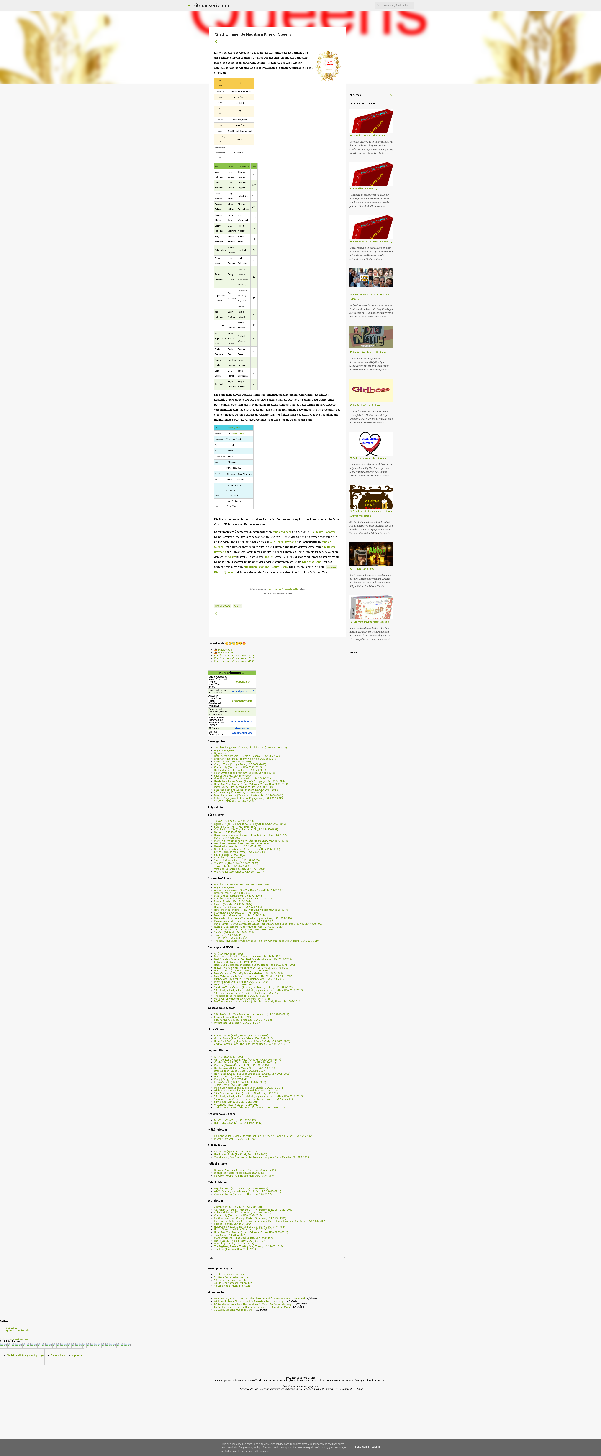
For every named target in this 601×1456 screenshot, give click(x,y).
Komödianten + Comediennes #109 (234, 661)
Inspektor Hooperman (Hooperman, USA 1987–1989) (244, 1175)
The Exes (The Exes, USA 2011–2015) (235, 1249)
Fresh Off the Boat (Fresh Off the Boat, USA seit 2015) (244, 772)
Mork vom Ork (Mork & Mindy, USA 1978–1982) (241, 981)
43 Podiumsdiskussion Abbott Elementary (370, 241)
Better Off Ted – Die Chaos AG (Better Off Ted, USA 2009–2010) (250, 823)
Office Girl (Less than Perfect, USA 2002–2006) (240, 852)
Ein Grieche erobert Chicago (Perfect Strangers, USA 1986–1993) (250, 1218)
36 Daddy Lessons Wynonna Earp (233, 1309)
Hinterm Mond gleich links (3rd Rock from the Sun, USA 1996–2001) (252, 967)
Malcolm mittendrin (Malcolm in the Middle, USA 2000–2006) (248, 795)
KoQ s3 (237, 606)
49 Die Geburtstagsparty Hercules (233, 1282)
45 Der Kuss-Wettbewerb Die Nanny (367, 352)
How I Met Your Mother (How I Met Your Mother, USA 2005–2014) (251, 784)
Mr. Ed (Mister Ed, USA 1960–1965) (233, 984)
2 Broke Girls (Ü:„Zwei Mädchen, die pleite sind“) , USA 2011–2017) (251, 1014)
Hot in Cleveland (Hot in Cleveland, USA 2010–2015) (243, 1229)
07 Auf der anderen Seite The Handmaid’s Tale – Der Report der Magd (253, 1304)
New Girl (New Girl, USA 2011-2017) (234, 1243)
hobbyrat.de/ (242, 681)
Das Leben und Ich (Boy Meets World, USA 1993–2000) (245, 1068)
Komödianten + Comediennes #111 (234, 655)
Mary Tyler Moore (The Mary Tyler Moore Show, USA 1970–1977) (251, 840)
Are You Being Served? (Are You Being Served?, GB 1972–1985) (249, 890)
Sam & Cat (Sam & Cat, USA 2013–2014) (236, 1101)
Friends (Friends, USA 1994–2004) (233, 775)
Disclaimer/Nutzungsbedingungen (25, 1355)
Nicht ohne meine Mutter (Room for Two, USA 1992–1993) (247, 849)
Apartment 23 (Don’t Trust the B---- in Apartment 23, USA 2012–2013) (253, 1209)
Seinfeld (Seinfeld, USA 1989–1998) (234, 801)
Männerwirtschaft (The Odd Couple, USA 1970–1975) (244, 1237)
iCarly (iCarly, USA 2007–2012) (231, 1079)
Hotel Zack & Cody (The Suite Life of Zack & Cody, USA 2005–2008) (252, 1041)
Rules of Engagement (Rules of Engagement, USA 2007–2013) (248, 798)
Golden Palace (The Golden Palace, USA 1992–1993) (243, 1038)
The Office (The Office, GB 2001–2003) (236, 863)
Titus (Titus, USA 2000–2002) (230, 938)
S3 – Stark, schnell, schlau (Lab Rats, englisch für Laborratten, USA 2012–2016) (258, 990)
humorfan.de (242, 711)
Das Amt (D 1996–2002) (227, 832)
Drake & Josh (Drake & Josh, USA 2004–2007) (240, 1070)
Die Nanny (331, 567)
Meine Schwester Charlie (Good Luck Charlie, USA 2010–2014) (249, 1087)
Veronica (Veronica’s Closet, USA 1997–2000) (239, 868)
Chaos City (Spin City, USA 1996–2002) (236, 1151)
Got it (376, 1447)
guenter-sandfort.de (17, 1330)
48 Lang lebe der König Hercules (232, 1285)
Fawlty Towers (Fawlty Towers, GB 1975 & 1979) (241, 1035)
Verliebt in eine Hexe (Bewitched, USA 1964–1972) (242, 998)
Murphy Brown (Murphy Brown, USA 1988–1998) (241, 843)
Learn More (361, 1447)
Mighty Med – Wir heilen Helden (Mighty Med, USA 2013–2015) (249, 978)
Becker (268, 556)
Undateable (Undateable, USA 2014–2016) (238, 1022)
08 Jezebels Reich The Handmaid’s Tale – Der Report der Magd (249, 1301)
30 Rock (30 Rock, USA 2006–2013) (234, 821)
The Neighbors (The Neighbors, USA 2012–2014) (241, 995)
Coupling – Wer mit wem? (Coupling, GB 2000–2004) (243, 898)
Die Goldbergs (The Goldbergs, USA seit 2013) (240, 770)
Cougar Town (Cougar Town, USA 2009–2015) (240, 764)
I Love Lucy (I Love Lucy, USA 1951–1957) (237, 912)
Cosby (232, 556)
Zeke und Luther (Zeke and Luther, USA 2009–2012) (243, 1194)
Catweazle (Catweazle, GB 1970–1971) (235, 962)
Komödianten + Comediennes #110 (234, 658)
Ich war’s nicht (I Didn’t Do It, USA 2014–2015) (240, 1082)
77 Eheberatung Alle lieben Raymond (368, 458)
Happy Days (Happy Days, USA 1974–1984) (238, 907)
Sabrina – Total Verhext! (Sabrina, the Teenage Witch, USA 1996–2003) (253, 987)
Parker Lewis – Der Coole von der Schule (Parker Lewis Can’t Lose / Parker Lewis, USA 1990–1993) (268, 923)
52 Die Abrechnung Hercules (230, 1274)
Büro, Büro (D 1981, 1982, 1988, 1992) (235, 826)
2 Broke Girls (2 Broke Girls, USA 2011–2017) (239, 1206)
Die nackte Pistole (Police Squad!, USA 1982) (239, 1172)
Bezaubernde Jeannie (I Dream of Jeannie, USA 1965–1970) (247, 756)
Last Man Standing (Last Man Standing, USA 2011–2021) (246, 789)
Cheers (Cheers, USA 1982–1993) (232, 761)
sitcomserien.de (212, 5)
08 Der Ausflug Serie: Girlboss (364, 405)
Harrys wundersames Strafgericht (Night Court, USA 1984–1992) (250, 835)
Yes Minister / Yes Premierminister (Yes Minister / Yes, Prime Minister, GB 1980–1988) (262, 1157)
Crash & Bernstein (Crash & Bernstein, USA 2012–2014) (245, 1062)
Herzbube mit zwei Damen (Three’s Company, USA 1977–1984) (249, 781)
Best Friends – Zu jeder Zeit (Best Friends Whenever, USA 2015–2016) (253, 959)
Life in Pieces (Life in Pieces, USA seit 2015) (238, 792)
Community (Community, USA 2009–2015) (238, 767)
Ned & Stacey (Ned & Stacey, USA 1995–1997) (240, 1240)
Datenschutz (58, 1355)
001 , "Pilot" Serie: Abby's (362, 568)
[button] (216, 42)
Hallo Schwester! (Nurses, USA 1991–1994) (238, 1123)
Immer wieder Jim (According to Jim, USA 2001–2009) (244, 786)
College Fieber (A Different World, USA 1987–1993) (242, 1212)
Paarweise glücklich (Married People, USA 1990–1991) (244, 921)
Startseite (11, 1327)
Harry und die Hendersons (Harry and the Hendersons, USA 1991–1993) (254, 964)
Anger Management (225, 750)
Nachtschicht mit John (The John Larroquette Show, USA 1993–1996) (253, 918)
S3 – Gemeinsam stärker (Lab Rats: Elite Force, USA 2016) (246, 993)
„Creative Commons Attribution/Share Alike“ (283, 589)
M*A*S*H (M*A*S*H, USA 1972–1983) (235, 1120)
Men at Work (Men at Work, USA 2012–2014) (239, 915)
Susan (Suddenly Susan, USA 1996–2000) (237, 860)
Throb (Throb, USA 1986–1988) (232, 866)
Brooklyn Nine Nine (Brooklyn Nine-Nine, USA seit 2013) (245, 758)
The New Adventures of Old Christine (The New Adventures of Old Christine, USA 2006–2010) (266, 940)
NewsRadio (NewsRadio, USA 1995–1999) (237, 846)
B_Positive (220, 753)
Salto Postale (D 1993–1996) (230, 854)
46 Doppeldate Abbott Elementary (367, 135)
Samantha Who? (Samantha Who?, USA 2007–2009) (243, 929)
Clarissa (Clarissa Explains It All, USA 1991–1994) (242, 1065)
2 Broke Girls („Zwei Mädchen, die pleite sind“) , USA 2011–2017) (250, 747)
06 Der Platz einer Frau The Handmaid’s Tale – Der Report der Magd (252, 1307)
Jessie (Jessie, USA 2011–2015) (231, 1085)
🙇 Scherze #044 (223, 649)
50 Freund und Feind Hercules (230, 1280)
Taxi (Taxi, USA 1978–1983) (229, 935)
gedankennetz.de (242, 700)
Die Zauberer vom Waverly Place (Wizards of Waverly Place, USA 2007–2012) (257, 1001)
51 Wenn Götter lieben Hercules (231, 1277)
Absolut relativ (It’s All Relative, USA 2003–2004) (241, 884)
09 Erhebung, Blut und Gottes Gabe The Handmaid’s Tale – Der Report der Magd (259, 1298)
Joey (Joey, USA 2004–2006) (230, 1235)
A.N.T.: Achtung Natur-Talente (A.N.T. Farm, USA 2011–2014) (247, 1059)
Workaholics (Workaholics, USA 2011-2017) (239, 871)
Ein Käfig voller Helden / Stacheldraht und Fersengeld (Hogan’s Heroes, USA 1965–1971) (263, 1135)
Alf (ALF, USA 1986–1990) (228, 953)
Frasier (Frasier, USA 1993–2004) (232, 901)
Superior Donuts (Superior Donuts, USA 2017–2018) (243, 1019)
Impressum (78, 1355)
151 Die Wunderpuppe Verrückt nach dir (369, 621)
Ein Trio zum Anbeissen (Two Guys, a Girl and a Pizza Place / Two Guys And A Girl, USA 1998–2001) (270, 1221)
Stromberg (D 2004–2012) (228, 857)
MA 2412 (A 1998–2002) (227, 837)
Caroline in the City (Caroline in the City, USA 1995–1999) (246, 829)
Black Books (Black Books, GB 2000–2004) (238, 895)
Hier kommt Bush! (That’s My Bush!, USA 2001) (240, 1154)
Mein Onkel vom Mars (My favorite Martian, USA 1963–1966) (248, 973)
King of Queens (233, 427)
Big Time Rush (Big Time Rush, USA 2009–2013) (241, 1188)
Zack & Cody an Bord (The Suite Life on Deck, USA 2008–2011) (249, 1044)
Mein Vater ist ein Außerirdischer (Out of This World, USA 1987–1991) (253, 976)
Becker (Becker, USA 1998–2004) (232, 892)
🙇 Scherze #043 (223, 652)
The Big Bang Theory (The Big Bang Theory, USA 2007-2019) (248, 1246)
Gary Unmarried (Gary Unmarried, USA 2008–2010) (243, 778)
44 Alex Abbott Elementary (363, 188)
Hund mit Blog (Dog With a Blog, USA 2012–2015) (242, 970)
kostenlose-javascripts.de (19, 1339)
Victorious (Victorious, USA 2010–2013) (236, 1104)
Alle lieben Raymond (323, 531)
